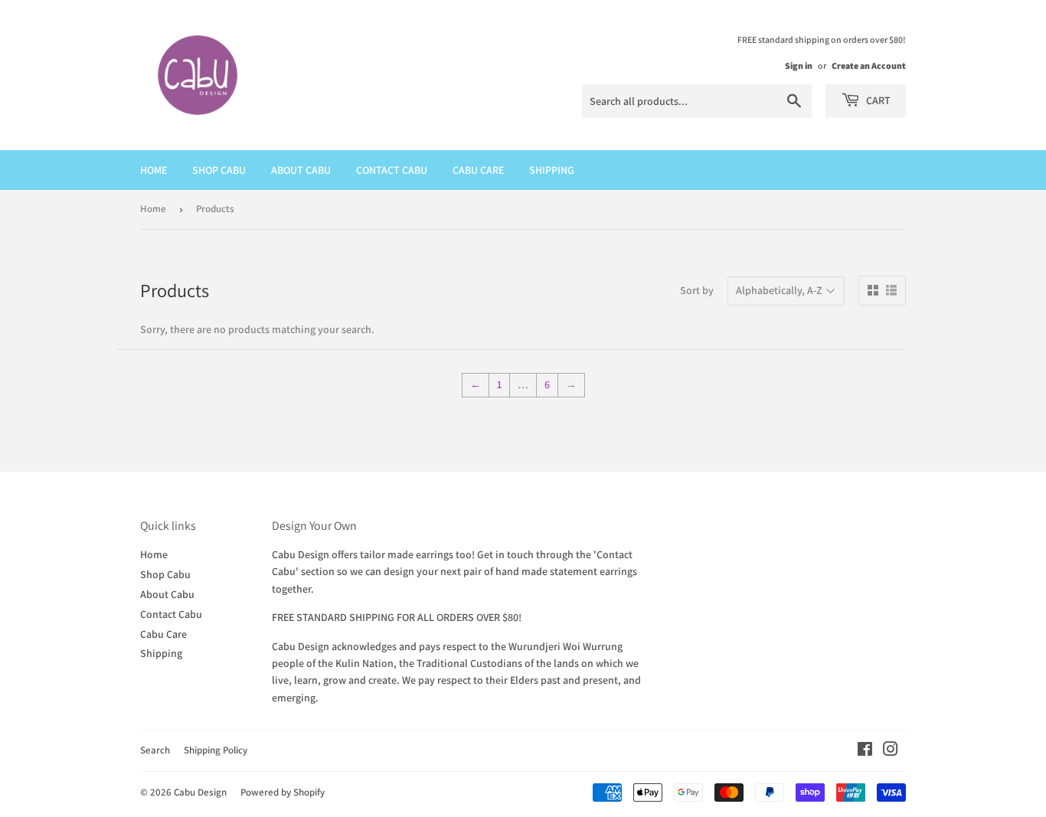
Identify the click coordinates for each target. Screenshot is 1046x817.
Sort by (697, 290)
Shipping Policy (215, 750)
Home (153, 170)
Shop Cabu (219, 170)
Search (155, 750)
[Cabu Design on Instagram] (890, 751)
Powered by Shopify (282, 792)
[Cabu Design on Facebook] (865, 751)
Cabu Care (478, 170)
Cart (877, 100)
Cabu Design (200, 792)
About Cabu (301, 170)
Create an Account (869, 65)
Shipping (551, 170)
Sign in (798, 65)
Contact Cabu (391, 170)
